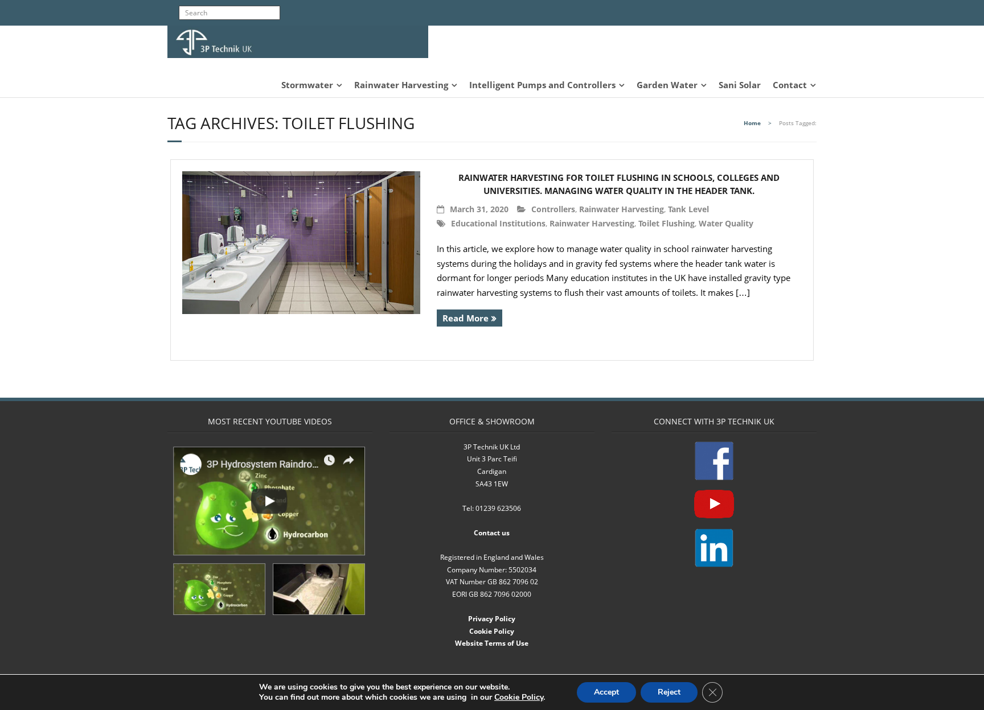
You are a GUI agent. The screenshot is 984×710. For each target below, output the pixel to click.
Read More (465, 318)
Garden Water (667, 84)
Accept (606, 692)
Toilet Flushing (666, 223)
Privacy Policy (491, 619)
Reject (669, 692)
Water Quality (726, 223)
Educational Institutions (498, 223)
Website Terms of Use (491, 643)
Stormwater (307, 84)
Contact (790, 84)
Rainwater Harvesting (401, 84)
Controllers (553, 209)
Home (752, 123)
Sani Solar (740, 84)
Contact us (492, 533)
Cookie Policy (491, 631)
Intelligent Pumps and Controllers (542, 84)
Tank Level (688, 209)
